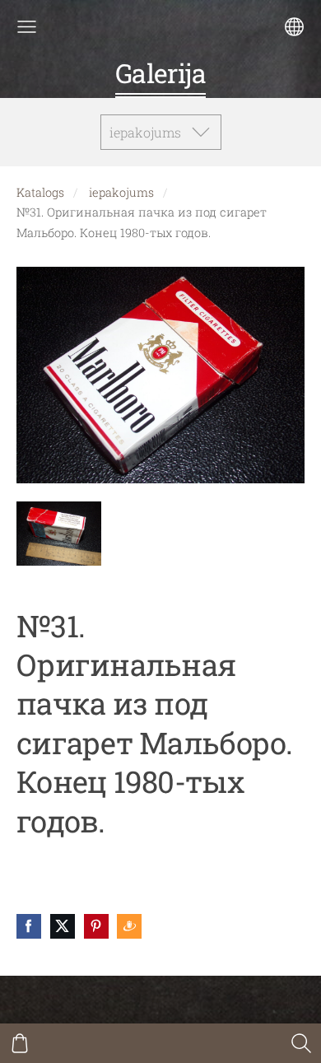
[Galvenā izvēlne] (26, 26)
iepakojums (121, 192)
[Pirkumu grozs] (20, 1043)
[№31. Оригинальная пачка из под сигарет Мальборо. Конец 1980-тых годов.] (58, 534)
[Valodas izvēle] (294, 26)
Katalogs (40, 192)
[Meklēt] (301, 1043)
